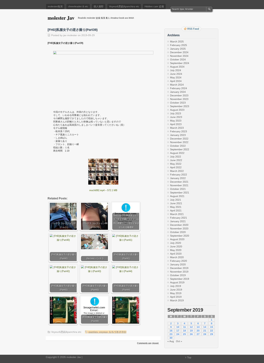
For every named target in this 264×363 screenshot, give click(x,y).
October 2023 (178, 102)
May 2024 (175, 77)
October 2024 (178, 59)
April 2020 (176, 253)
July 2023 (175, 113)
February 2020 (178, 260)
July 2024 (175, 70)
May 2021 (175, 207)
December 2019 (179, 268)
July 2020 (175, 242)
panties (93, 331)
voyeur (103, 331)
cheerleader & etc (78, 6)
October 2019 (178, 275)
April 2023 (176, 124)
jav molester (70, 35)
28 (204, 334)
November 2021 (179, 185)
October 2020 (178, 232)
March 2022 (177, 171)
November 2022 (179, 142)
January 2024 (178, 91)
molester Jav (61, 17)
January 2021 (178, 221)
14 (204, 327)
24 (177, 334)
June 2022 (176, 160)
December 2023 (179, 95)
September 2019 (179, 278)
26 (191, 334)
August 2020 (177, 239)
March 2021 (177, 214)
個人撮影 (99, 6)
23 (171, 334)
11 (184, 327)
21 (204, 330)
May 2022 (175, 163)
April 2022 (176, 167)
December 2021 (179, 181)
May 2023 (175, 120)
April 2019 (176, 296)
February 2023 (178, 131)
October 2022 (178, 145)
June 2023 (176, 117)
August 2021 (177, 196)
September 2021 (179, 192)
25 (184, 334)
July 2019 (175, 286)
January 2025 (178, 48)
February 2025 (178, 45)
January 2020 (178, 264)
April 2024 (176, 81)
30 (171, 337)
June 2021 (176, 203)
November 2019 (179, 271)
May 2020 (175, 250)
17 (177, 330)
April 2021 (176, 210)
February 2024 (178, 88)
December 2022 (179, 138)
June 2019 (176, 289)
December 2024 (179, 52)
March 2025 (177, 41)
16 (171, 330)
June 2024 (176, 73)
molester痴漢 (55, 6)
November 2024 (179, 55)
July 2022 (175, 156)
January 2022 (178, 178)
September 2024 (179, 63)
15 (211, 327)
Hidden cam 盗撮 (154, 6)
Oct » (179, 341)
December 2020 (179, 224)
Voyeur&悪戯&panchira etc (124, 6)
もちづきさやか (117, 331)
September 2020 (179, 235)
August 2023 (177, 109)
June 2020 (176, 246)
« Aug (170, 341)
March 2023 (177, 127)
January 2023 (178, 135)
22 (211, 330)
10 (177, 327)
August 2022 (177, 153)
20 (198, 330)
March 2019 (177, 300)
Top (189, 357)
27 (198, 334)
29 (211, 334)
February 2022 (178, 174)
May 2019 (175, 293)
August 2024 (177, 66)
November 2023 (179, 99)
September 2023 (179, 106)
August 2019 (177, 282)
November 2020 (179, 228)
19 (191, 330)
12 (191, 327)
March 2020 (177, 257)
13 (198, 327)
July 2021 (175, 199)
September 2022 (179, 149)
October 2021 (178, 189)
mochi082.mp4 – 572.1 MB (103, 190)
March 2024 (177, 84)
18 (184, 330)
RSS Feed (193, 28)
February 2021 (178, 217)
